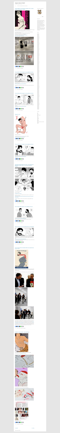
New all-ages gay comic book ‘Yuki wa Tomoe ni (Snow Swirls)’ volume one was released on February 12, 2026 (41, 21)
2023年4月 (38, 40)
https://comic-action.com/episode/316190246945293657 (20, 156)
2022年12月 (38, 42)
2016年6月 (38, 90)
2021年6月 (38, 51)
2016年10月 (38, 87)
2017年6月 (38, 81)
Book (37, 113)
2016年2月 (38, 93)
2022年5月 (38, 46)
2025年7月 (38, 34)
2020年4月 (38, 58)
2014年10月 (38, 104)
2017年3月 (38, 83)
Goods (37, 119)
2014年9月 (38, 105)
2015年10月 (38, 96)
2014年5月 (38, 108)
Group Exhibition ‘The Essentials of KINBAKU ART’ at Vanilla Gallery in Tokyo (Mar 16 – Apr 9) (24, 9)
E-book (37, 116)
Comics (18, 89)
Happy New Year (17, 114)
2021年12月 (38, 48)
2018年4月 (38, 75)
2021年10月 (38, 49)
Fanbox (18, 140)
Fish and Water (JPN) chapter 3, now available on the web (23, 206)
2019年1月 (38, 69)
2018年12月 (38, 70)
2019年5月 (38, 66)
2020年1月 (38, 60)
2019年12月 (38, 61)
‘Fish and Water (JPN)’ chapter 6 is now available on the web (24, 72)
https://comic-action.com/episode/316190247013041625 (20, 106)
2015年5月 (38, 99)
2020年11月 (38, 54)
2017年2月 (38, 84)
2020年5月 (38, 57)
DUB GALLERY (21, 353)
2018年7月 (38, 73)
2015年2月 (38, 101)
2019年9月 (38, 63)
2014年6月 (38, 107)
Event (37, 117)
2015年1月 (38, 102)
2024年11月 (38, 37)
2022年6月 (38, 45)
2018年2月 (38, 76)
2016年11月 (38, 86)
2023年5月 (38, 39)
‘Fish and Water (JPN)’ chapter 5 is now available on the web (24, 93)
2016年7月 (38, 89)
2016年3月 (38, 92)
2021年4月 (38, 52)
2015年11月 (38, 95)
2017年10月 (38, 78)
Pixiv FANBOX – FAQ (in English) (18, 193)
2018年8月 (38, 72)
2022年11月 (38, 43)
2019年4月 (38, 67)
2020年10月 (38, 55)
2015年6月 (38, 98)
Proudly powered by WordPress (17, 430)
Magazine (38, 120)
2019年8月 (38, 64)
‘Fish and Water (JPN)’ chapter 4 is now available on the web (24, 144)
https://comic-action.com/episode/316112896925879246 (20, 218)
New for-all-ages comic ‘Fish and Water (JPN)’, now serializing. (24, 226)
